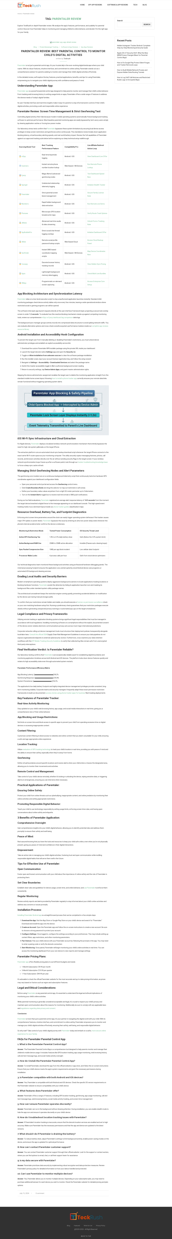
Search (120, 21)
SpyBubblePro (26, 232)
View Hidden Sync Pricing (96, 264)
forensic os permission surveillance (90, 602)
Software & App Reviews (117, 5)
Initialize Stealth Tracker (96, 185)
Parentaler (21, 65)
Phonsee (24, 213)
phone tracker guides (61, 507)
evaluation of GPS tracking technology (36, 749)
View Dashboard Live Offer (97, 156)
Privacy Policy (100, 1225)
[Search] (153, 4)
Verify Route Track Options (97, 213)
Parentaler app (23, 91)
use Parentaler (89, 888)
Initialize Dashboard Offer (96, 232)
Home (82, 5)
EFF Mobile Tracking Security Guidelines (46, 641)
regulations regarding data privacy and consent (38, 1008)
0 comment (40, 1193)
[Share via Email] (108, 1193)
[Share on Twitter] (103, 1193)
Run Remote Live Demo (96, 204)
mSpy (23, 156)
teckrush (67, 59)
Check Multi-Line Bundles (96, 273)
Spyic (23, 273)
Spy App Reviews (95, 5)
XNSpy (23, 283)
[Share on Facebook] (100, 1193)
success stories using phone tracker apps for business (65, 693)
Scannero (25, 166)
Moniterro (25, 204)
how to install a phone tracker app (64, 378)
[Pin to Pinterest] (105, 1193)
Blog (145, 5)
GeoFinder (25, 253)
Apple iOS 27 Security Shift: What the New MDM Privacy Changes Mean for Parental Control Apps (132, 55)
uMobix (24, 223)
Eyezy (23, 175)
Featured (77, 1225)
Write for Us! (88, 1225)
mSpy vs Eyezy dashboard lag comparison (57, 317)
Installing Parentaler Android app (30, 915)
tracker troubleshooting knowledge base (93, 462)
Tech (135, 5)
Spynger (24, 185)
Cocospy (24, 264)
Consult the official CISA (38, 634)
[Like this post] (98, 1193)
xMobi (23, 242)
